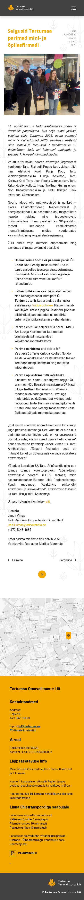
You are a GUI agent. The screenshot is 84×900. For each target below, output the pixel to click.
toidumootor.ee (42, 305)
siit (48, 501)
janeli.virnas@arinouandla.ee (27, 525)
